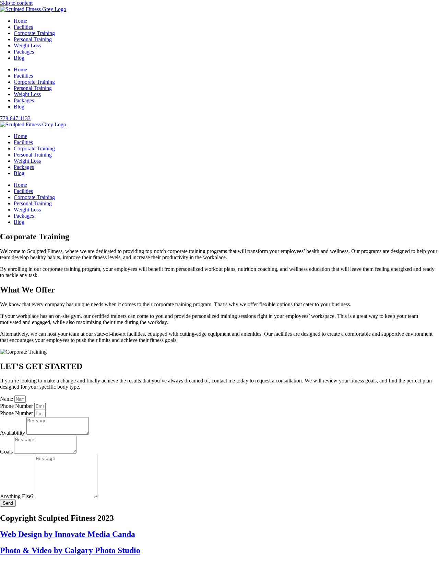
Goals (7, 452)
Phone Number (17, 406)
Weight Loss (27, 45)
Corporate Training (34, 33)
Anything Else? (17, 496)
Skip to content (16, 3)
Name (7, 399)
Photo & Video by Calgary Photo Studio (70, 550)
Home (20, 21)
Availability (13, 433)
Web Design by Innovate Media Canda (67, 534)
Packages (24, 52)
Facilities (23, 27)
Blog (19, 58)
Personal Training (33, 39)
